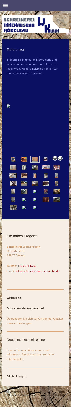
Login (62, 391)
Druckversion (17, 392)
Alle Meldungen (16, 376)
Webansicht (58, 394)
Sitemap (30, 392)
